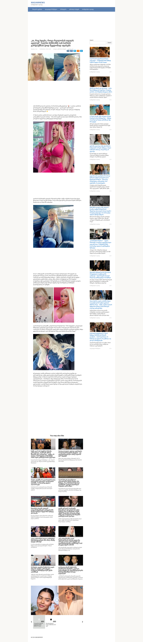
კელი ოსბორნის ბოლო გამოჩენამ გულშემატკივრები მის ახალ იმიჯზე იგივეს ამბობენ (43, 540)
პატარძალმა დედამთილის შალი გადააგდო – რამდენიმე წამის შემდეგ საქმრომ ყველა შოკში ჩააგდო (100, 60)
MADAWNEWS (38, 2)
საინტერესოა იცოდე (88, 9)
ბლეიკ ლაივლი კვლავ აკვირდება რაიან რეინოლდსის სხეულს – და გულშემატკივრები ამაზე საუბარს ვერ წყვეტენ (70, 453)
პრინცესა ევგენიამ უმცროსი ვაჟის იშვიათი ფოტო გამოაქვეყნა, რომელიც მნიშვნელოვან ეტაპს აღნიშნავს (42, 569)
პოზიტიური (63, 9)
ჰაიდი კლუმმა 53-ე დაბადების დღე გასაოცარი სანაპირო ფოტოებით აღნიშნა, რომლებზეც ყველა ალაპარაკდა (43, 482)
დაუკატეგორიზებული (51, 9)
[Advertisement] (71, 24)
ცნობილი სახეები (74, 9)
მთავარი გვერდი (37, 9)
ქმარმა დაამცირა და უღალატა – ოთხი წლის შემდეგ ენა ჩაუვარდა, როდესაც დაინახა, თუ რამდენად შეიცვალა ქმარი (101, 90)
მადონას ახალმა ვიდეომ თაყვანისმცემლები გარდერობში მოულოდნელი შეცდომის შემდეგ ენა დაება (42, 511)
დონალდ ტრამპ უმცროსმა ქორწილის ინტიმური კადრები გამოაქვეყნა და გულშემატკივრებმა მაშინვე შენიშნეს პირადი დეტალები (70, 570)
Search (91, 40)
